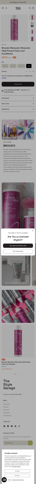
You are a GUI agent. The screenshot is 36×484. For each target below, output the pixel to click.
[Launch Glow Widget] (4, 479)
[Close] (32, 230)
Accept (17, 471)
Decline (17, 475)
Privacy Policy (16, 466)
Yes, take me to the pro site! (18, 245)
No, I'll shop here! (18, 251)
